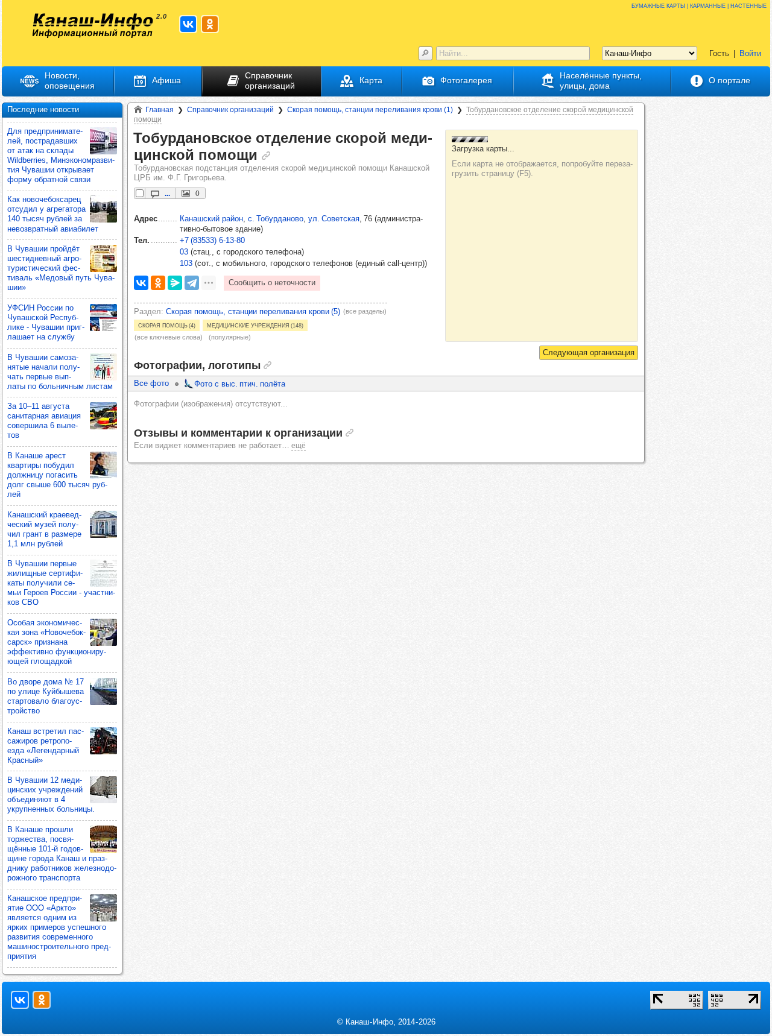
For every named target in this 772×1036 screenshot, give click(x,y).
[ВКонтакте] (141, 283)
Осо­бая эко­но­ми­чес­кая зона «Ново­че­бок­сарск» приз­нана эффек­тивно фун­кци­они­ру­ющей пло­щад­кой (56, 642)
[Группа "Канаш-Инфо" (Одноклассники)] (210, 24)
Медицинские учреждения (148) (255, 325)
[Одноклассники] (158, 283)
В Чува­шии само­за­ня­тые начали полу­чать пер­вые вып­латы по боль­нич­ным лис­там (60, 372)
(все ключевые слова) (168, 337)
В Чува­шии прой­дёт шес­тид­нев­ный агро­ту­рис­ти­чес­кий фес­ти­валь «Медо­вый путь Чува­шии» (61, 268)
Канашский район (211, 218)
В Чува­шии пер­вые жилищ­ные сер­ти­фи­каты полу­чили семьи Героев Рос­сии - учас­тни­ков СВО (61, 583)
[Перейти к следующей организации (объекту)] (588, 353)
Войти (750, 53)
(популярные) (230, 337)
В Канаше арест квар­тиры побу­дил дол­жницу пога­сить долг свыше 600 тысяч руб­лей (57, 475)
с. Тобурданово (275, 218)
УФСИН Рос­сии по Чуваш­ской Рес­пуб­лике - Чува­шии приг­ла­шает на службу (45, 322)
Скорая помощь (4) (166, 325)
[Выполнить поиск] (425, 53)
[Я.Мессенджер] (175, 283)
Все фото (151, 383)
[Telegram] (192, 283)
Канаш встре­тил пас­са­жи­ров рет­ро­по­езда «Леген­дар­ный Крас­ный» (45, 746)
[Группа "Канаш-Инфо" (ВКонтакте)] (188, 24)
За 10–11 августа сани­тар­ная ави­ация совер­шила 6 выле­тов (44, 421)
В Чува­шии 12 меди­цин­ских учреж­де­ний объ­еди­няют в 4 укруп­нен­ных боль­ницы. (51, 794)
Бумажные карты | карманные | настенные (699, 5)
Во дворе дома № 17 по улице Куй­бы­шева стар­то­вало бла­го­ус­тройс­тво (45, 696)
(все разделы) (365, 311)
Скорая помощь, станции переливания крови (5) (253, 311)
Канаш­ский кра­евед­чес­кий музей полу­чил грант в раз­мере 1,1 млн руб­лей (44, 529)
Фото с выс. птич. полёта (239, 383)
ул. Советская (333, 218)
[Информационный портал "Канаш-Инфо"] (93, 25)
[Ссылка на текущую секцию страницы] (266, 155)
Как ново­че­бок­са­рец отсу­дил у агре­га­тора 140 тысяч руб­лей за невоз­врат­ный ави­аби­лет (52, 214)
